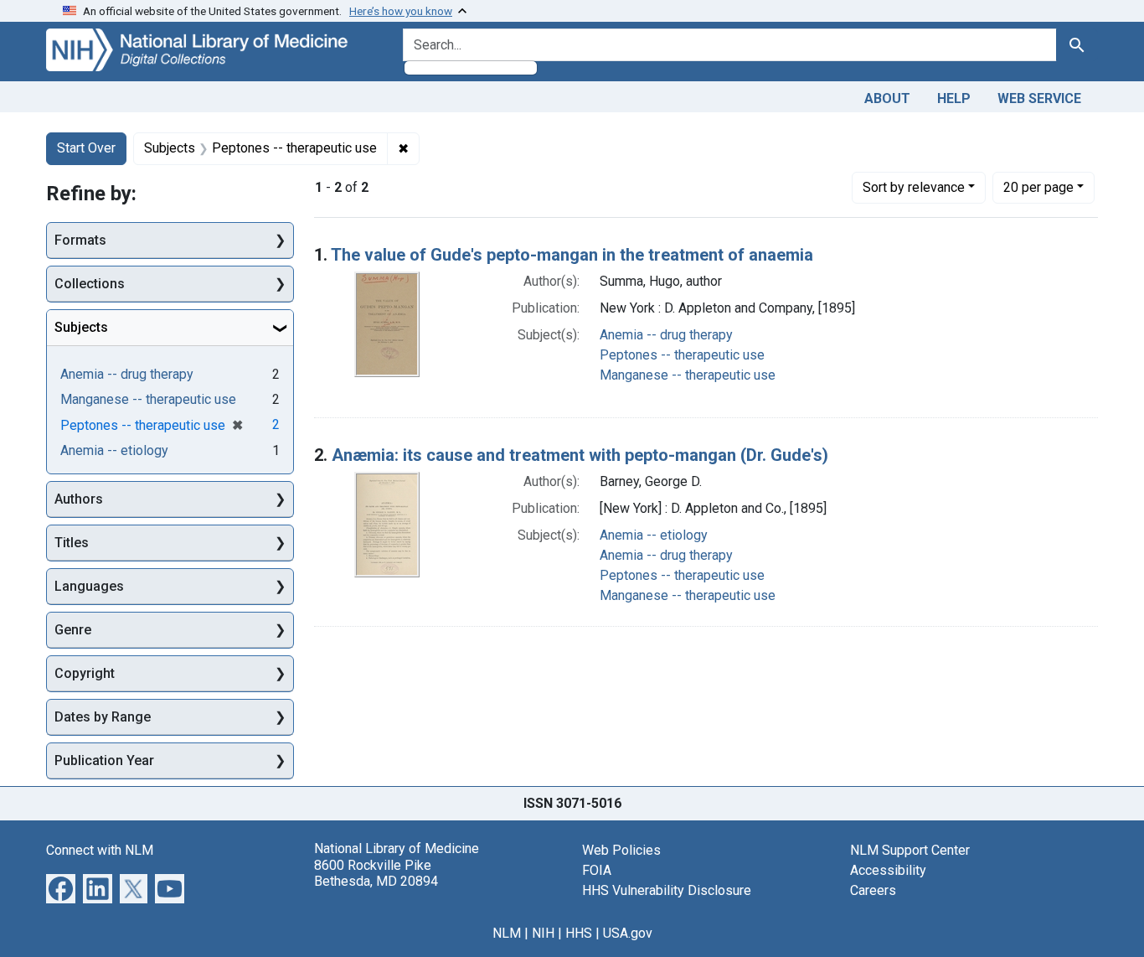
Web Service (1039, 98)
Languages (89, 586)
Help (954, 98)
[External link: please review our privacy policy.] (60, 888)
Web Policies (621, 850)
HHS (578, 933)
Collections (89, 284)
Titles (71, 543)
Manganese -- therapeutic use (688, 375)
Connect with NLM (99, 850)
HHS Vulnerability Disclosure (666, 890)
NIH (543, 933)
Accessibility (888, 870)
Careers (873, 890)
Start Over (86, 148)
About (887, 98)
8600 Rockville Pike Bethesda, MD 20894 (376, 873)
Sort (914, 187)
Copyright (84, 673)
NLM (506, 933)
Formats (80, 240)
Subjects (81, 327)
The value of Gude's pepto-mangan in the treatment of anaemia (572, 255)
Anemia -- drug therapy (666, 335)
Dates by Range (102, 717)
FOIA (596, 870)
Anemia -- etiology (654, 535)
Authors (78, 499)
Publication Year (104, 760)
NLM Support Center (910, 850)
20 (1038, 186)
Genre (72, 630)
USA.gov (627, 933)
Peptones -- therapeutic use (682, 355)
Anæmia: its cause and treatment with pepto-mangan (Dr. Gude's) (580, 455)
